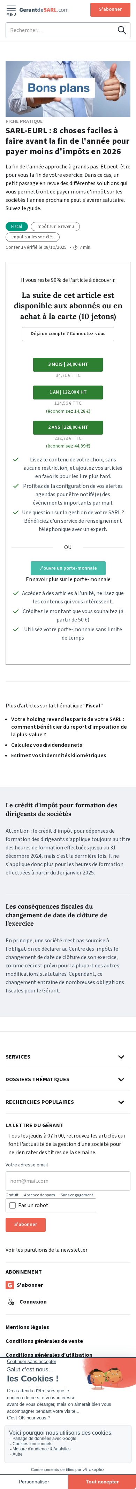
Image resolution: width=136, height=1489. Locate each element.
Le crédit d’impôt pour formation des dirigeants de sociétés (62, 809)
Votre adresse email (27, 1165)
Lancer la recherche (122, 30)
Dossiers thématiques (37, 1079)
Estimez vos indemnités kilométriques (58, 755)
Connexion (33, 1302)
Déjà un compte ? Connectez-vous (68, 333)
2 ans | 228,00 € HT (68, 427)
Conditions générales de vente (44, 1341)
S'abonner (110, 9)
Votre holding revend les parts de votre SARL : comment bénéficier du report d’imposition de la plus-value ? (69, 726)
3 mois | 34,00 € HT (68, 364)
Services (18, 1057)
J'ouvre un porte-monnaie (68, 568)
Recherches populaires (40, 1102)
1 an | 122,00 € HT (68, 392)
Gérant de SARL (44, 9)
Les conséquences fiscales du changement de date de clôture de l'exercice (56, 915)
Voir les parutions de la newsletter (47, 1250)
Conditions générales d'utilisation (49, 1355)
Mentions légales (27, 1327)
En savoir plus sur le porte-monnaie (68, 579)
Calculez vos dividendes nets (46, 745)
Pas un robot (33, 1205)
